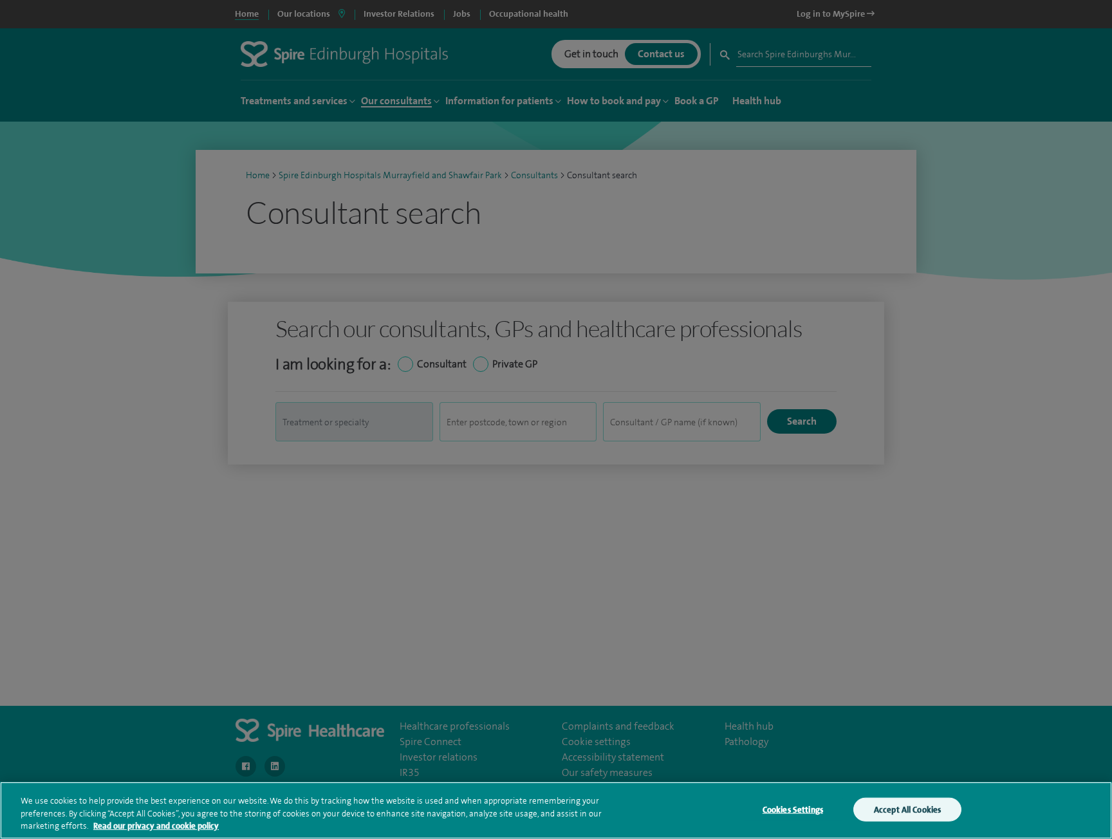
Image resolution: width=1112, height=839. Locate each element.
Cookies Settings (793, 809)
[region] (556, 810)
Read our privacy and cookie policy (156, 825)
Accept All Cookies (907, 809)
